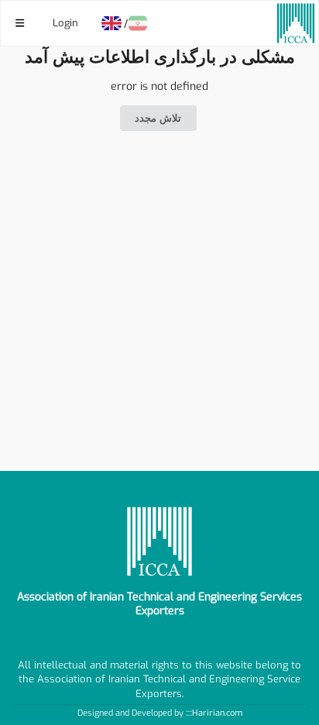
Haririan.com (217, 713)
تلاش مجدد (158, 118)
